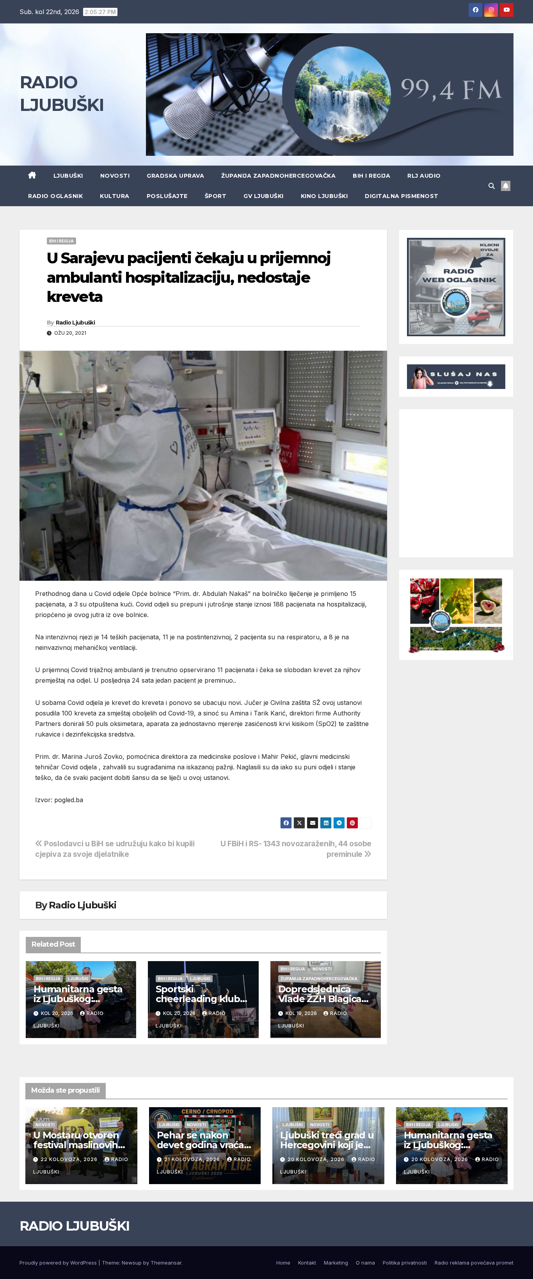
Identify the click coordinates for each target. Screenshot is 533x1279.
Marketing (336, 1262)
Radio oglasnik (55, 196)
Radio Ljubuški (75, 322)
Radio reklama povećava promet (474, 1262)
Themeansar (166, 1262)
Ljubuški (68, 175)
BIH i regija (371, 175)
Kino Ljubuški (324, 196)
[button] (492, 186)
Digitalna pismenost (402, 196)
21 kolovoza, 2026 (193, 1159)
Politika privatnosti (405, 1262)
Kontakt (307, 1262)
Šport (216, 196)
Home (283, 1262)
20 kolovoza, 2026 (317, 1159)
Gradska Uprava (175, 175)
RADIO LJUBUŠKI (74, 1226)
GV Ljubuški (263, 196)
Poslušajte (167, 196)
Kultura (115, 196)
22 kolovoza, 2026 (70, 1159)
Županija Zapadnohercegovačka (278, 175)
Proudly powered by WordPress (59, 1262)
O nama (365, 1262)
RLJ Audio (424, 175)
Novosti (115, 175)
